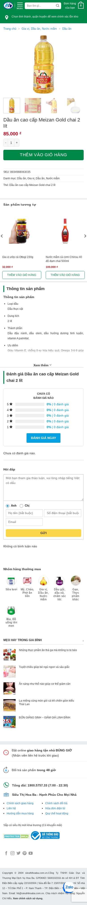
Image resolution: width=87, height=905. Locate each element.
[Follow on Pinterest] (25, 853)
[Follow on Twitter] (19, 853)
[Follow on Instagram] (12, 853)
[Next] (76, 64)
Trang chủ (9, 28)
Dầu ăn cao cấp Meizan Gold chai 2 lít (32, 185)
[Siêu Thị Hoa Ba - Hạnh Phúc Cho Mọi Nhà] (8, 5)
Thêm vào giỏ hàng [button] (21, 275)
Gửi (43, 533)
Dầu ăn (66, 28)
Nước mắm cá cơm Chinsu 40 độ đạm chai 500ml (64, 259)
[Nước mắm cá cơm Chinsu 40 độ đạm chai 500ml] (65, 231)
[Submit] (57, 5)
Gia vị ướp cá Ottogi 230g (17, 257)
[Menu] (20, 5)
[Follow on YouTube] (31, 853)
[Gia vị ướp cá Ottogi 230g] (22, 231)
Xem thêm (41, 365)
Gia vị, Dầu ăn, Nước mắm (39, 28)
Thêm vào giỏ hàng (43, 154)
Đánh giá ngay (43, 438)
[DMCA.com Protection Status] (16, 835)
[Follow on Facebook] (6, 853)
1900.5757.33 (37, 785)
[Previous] (10, 64)
